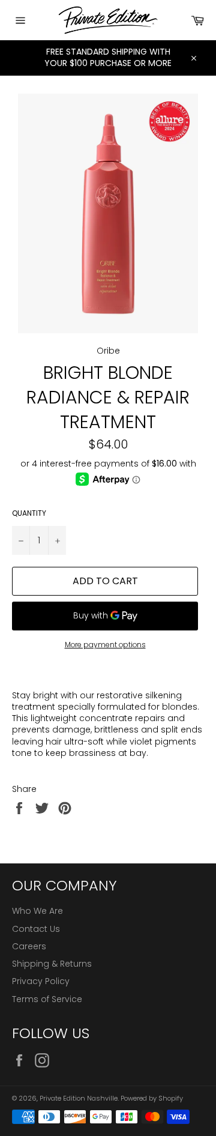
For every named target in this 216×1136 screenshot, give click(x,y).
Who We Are (37, 911)
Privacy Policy (41, 981)
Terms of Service (47, 999)
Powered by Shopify (152, 1098)
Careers (29, 946)
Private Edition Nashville (79, 1098)
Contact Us (36, 929)
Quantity (29, 513)
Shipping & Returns (52, 964)
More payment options (105, 645)
